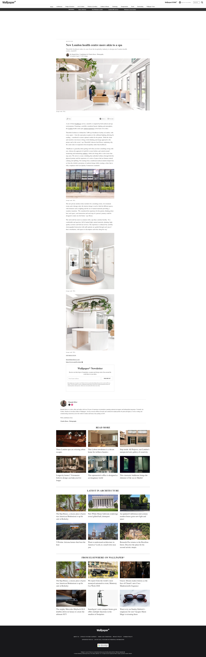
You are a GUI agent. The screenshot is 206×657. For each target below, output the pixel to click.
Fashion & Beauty (105, 6)
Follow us (103, 118)
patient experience (89, 128)
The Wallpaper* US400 (97, 9)
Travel (132, 6)
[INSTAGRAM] (72, 405)
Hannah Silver (75, 54)
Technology (115, 6)
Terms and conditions (105, 636)
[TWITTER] (69, 405)
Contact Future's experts (88, 636)
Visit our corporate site (120, 652)
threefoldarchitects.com (73, 359)
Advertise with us (87, 639)
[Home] (51, 6)
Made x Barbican (82, 9)
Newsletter (111, 118)
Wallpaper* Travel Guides (130, 9)
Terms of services (85, 383)
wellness (85, 153)
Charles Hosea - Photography (96, 54)
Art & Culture (80, 6)
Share (70, 118)
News (86, 56)
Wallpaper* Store (151, 6)
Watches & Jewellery (92, 6)
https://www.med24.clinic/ (73, 362)
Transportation (124, 6)
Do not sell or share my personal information (109, 639)
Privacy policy (117, 636)
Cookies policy (128, 636)
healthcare (78, 124)
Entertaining (140, 6)
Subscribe (196, 2)
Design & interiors (70, 6)
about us (76, 636)
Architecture (59, 6)
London (70, 128)
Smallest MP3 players (113, 9)
